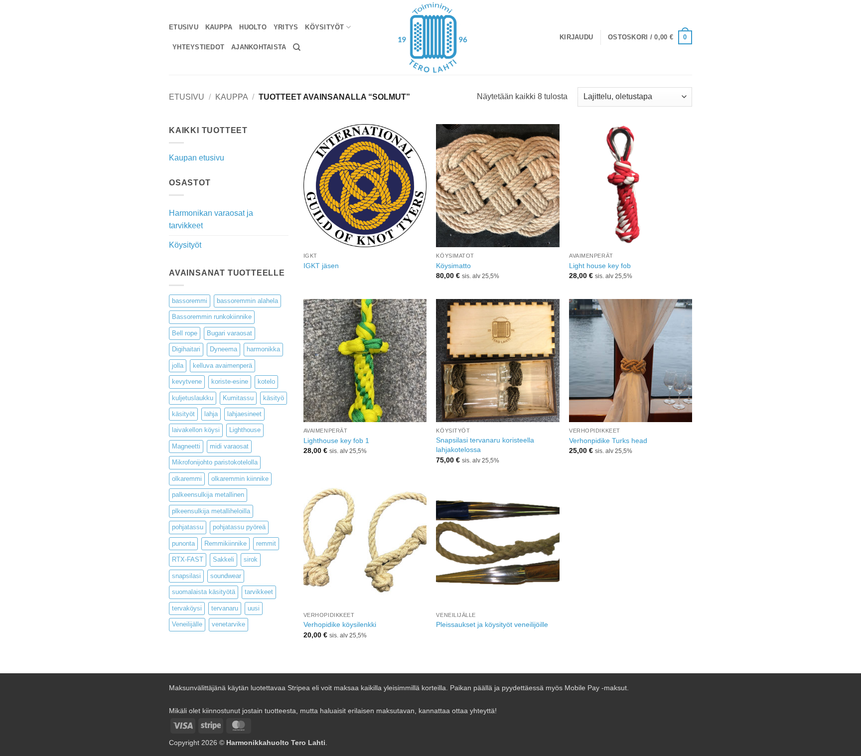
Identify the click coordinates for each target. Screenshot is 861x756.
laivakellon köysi (196, 430)
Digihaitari (186, 349)
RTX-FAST (187, 559)
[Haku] (296, 47)
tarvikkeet (259, 592)
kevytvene (187, 381)
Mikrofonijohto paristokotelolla (215, 462)
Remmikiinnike (225, 543)
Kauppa (219, 27)
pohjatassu (187, 527)
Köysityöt (324, 27)
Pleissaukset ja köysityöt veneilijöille (492, 624)
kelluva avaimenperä (222, 365)
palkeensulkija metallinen (208, 494)
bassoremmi (189, 300)
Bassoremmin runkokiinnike (212, 316)
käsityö (273, 398)
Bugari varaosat (229, 333)
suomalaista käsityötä (203, 592)
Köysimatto (453, 266)
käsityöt (183, 414)
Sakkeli (223, 559)
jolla (177, 365)
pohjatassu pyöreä (239, 527)
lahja (211, 414)
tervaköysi (187, 608)
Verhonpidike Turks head (608, 441)
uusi (254, 608)
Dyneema (223, 349)
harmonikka (263, 349)
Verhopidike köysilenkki (339, 624)
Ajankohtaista (258, 47)
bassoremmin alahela (247, 300)
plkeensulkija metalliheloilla (211, 511)
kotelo (266, 381)
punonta (183, 543)
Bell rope (184, 333)
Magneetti (186, 446)
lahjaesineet (244, 414)
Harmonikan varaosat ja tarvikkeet (211, 219)
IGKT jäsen (321, 266)
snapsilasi (186, 576)
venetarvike (228, 624)
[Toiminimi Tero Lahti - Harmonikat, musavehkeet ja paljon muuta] (430, 37)
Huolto (253, 27)
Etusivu (183, 27)
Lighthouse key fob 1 (336, 441)
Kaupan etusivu (196, 157)
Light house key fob (600, 266)
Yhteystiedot (198, 47)
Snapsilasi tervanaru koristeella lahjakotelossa (485, 445)
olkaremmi (187, 478)
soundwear (225, 576)
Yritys (286, 27)
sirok (251, 559)
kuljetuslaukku (192, 398)
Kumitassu (238, 398)
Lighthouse (245, 430)
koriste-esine (229, 381)
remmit (266, 543)
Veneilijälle (187, 624)
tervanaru (224, 608)
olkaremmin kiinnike (240, 478)
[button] (576, 37)
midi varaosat (229, 446)
